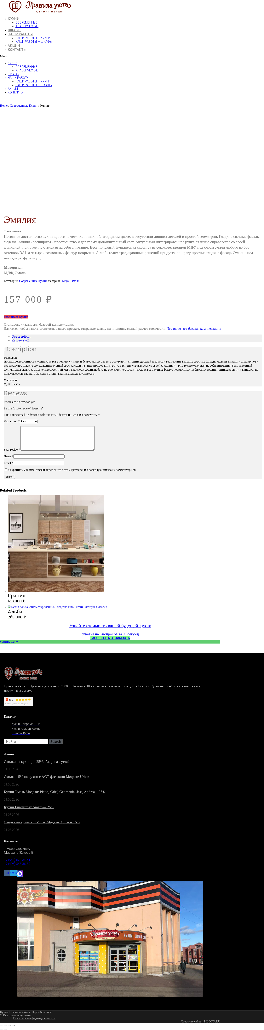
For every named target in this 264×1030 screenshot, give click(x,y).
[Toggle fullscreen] (9, 1025)
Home (4, 105)
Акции (14, 45)
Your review (12, 449)
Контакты (17, 50)
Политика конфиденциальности (34, 1018)
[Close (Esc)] (1, 1025)
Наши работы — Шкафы (33, 41)
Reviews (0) (20, 340)
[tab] (137, 336)
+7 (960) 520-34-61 (17, 860)
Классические (26, 26)
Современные (26, 22)
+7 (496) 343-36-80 (17, 864)
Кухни (13, 19)
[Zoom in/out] (13, 1025)
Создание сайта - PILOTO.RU (200, 1021)
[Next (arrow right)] (5, 1029)
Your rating (12, 421)
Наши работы (20, 34)
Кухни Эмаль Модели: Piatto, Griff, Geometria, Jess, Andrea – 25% (55, 792)
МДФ (65, 281)
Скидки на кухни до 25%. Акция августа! (36, 762)
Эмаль (75, 281)
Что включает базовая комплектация (194, 328)
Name (8, 456)
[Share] (5, 1025)
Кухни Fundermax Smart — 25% (29, 807)
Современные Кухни (23, 105)
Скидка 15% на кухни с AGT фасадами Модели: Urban (46, 777)
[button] (92, 56)
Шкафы (14, 30)
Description (21, 336)
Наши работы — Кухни (32, 38)
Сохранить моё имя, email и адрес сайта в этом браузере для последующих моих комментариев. (72, 470)
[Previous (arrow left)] (1, 1029)
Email (8, 463)
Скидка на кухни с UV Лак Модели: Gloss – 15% (42, 822)
